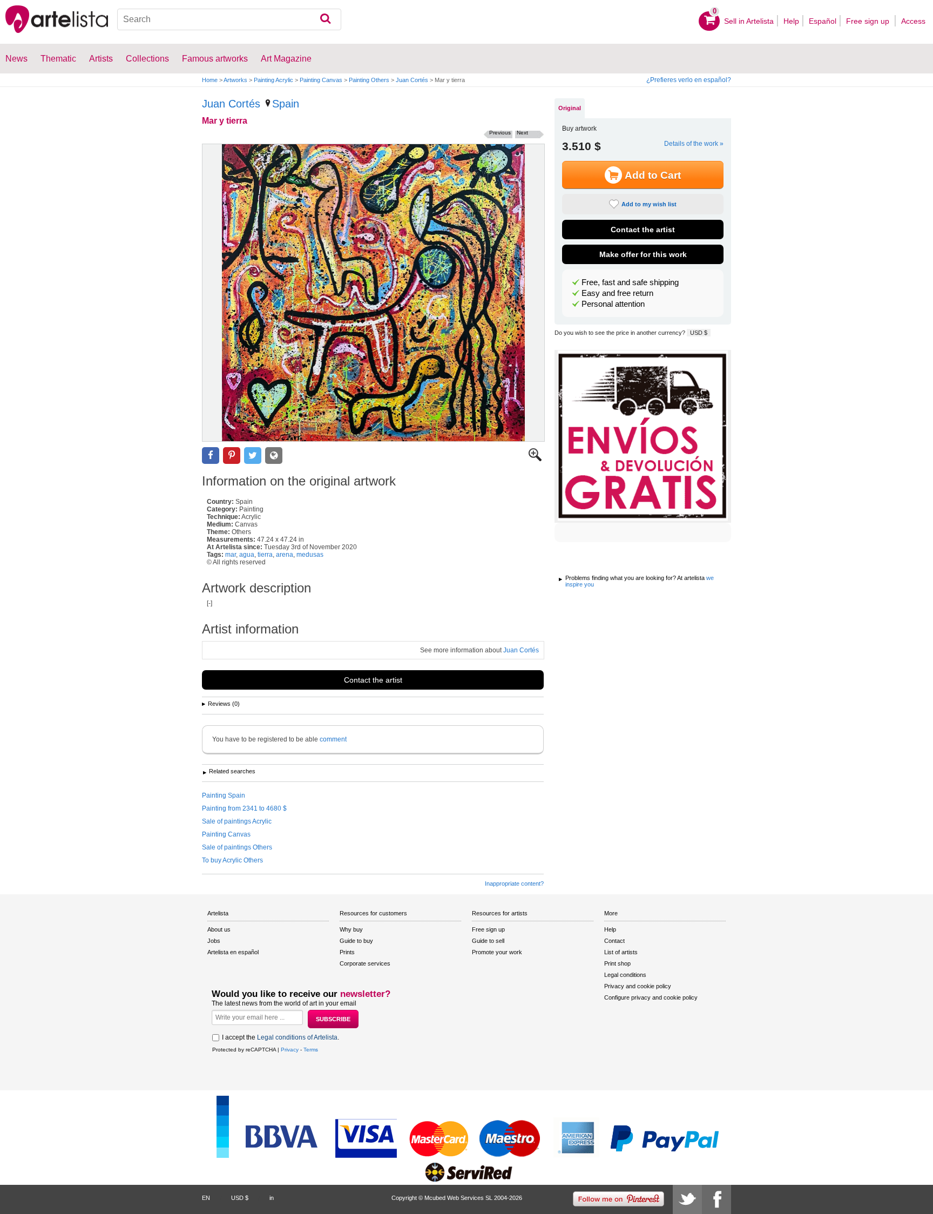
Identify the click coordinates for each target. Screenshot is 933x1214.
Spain (285, 104)
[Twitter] (687, 1199)
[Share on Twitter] (252, 455)
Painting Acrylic (273, 80)
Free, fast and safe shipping (630, 282)
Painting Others (369, 80)
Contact (614, 941)
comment (333, 739)
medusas (309, 554)
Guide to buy (356, 941)
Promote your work (497, 952)
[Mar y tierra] (373, 292)
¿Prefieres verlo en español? (688, 80)
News (16, 58)
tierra (265, 554)
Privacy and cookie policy (637, 986)
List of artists (621, 952)
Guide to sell (488, 941)
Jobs (213, 941)
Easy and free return (617, 293)
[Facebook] (716, 1199)
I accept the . (280, 1037)
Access (913, 21)
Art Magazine (286, 58)
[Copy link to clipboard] (273, 455)
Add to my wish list (649, 204)
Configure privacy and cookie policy (651, 997)
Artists (101, 58)
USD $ (698, 332)
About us (219, 929)
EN (206, 1198)
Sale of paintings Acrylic (237, 821)
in (271, 1198)
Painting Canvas (321, 80)
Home (210, 80)
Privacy (290, 1050)
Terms (310, 1050)
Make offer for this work (643, 254)
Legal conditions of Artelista (297, 1037)
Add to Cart (653, 175)
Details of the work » (694, 143)
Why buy (351, 929)
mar (230, 554)
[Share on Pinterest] (231, 455)
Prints (347, 952)
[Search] (325, 19)
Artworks (235, 80)
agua (246, 554)
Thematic (58, 58)
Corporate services (365, 963)
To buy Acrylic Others (232, 860)
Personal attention (613, 304)
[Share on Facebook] (210, 455)
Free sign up (868, 21)
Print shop (617, 963)
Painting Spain (223, 795)
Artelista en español (233, 952)
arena (284, 554)
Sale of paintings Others (237, 847)
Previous (500, 133)
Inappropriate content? (514, 883)
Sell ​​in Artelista (749, 21)
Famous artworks (215, 58)
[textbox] (229, 19)
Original (569, 108)
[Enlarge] (535, 459)
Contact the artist (373, 680)
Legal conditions (625, 975)
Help (791, 21)
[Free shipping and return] (643, 436)
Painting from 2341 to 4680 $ (244, 808)
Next (522, 133)
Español (822, 21)
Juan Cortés (412, 80)
